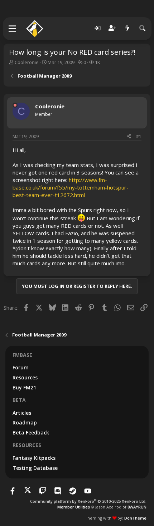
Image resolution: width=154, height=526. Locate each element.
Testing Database (35, 467)
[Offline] (15, 105)
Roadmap (25, 422)
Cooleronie (27, 62)
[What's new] (127, 28)
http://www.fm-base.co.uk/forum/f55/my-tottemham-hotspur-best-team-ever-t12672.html (71, 187)
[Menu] (12, 29)
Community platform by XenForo (88, 501)
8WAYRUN (136, 507)
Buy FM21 (24, 387)
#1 (138, 136)
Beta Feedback (31, 432)
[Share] (129, 137)
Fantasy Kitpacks (34, 457)
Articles (22, 412)
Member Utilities (73, 507)
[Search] (142, 28)
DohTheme (135, 518)
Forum (21, 367)
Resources (25, 377)
